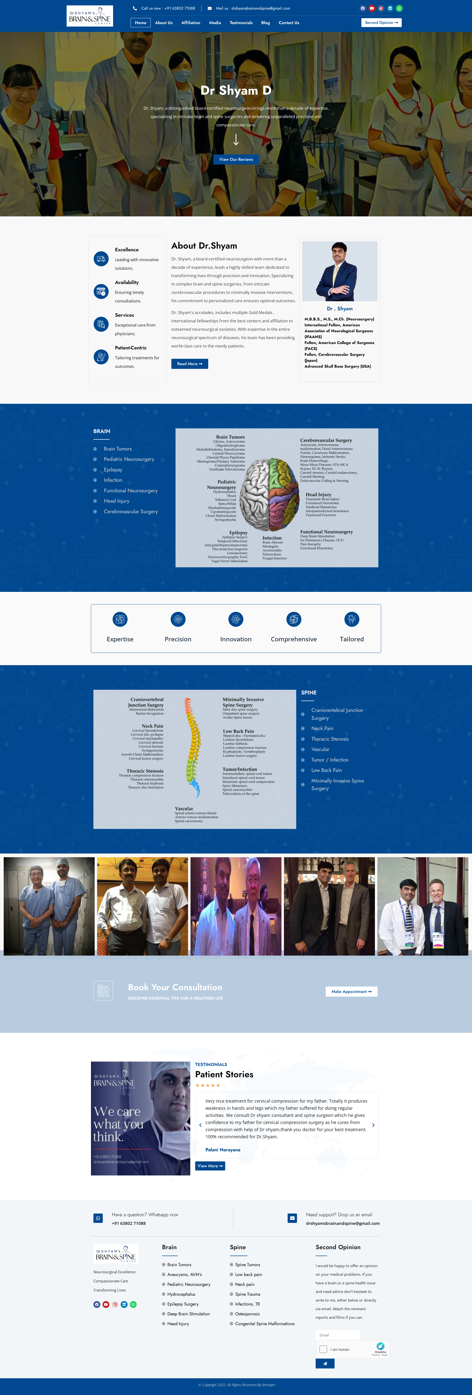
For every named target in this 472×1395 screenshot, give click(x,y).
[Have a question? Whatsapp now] (98, 1218)
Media (215, 23)
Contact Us (289, 23)
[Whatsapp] (399, 8)
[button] (200, 1125)
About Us (164, 23)
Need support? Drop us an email (339, 1214)
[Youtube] (372, 8)
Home (140, 23)
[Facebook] (362, 8)
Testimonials (241, 23)
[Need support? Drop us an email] (292, 1218)
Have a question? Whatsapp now (145, 1214)
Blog (265, 23)
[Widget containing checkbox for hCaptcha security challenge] (353, 1349)
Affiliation (190, 23)
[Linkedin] (390, 8)
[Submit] (325, 1363)
